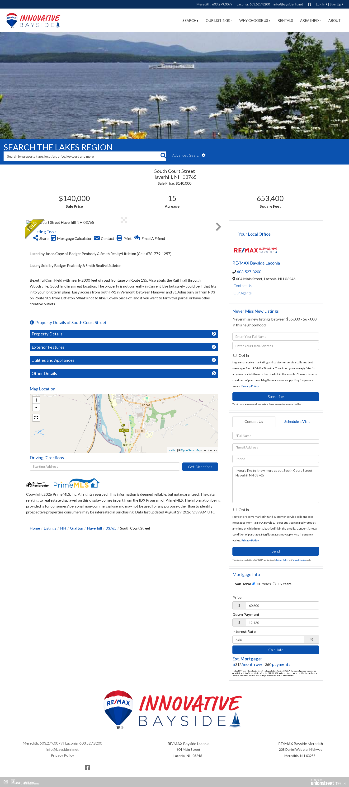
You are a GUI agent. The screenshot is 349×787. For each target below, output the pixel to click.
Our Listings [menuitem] (218, 20)
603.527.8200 (260, 4)
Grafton (76, 528)
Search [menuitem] (189, 20)
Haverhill (94, 528)
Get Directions (200, 466)
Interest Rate (244, 631)
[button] (163, 156)
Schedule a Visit (297, 421)
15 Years (284, 583)
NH (63, 528)
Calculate (275, 649)
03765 (111, 528)
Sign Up (335, 4)
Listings (50, 528)
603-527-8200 (249, 271)
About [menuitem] (334, 20)
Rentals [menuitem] (285, 20)
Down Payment (245, 614)
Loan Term (241, 583)
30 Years (263, 583)
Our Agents (242, 293)
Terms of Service (299, 560)
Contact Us (242, 285)
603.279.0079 (222, 4)
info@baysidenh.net (288, 4)
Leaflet (172, 450)
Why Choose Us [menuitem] (253, 20)
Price (236, 597)
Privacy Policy (250, 386)
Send (276, 551)
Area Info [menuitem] (309, 20)
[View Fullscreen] (36, 417)
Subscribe (276, 396)
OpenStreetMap (191, 450)
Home (35, 528)
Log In (320, 4)
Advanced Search (186, 155)
